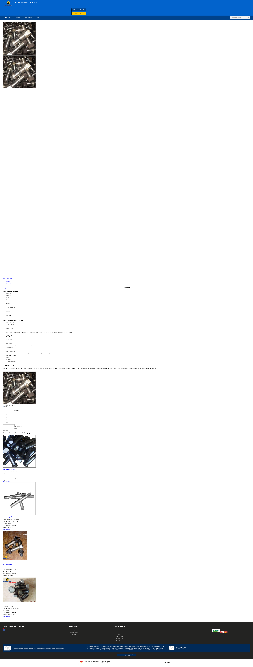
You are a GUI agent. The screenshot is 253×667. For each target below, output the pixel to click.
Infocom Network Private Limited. (102, 662)
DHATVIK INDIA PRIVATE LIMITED (26, 3)
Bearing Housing (119, 636)
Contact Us (37, 17)
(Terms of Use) (107, 661)
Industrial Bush (119, 632)
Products (8, 281)
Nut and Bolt (8, 283)
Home (7, 279)
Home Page (7, 17)
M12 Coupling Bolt (7, 564)
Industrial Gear (119, 630)
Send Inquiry (80, 13)
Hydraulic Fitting (119, 634)
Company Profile (17, 17)
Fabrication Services (120, 640)
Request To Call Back (7, 278)
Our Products (28, 17)
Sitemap (72, 639)
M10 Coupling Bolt (7, 517)
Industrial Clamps (119, 638)
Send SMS (132, 655)
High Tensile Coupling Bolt (9, 469)
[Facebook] (4, 631)
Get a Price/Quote (6, 288)
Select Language (167, 662)
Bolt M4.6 (5, 604)
